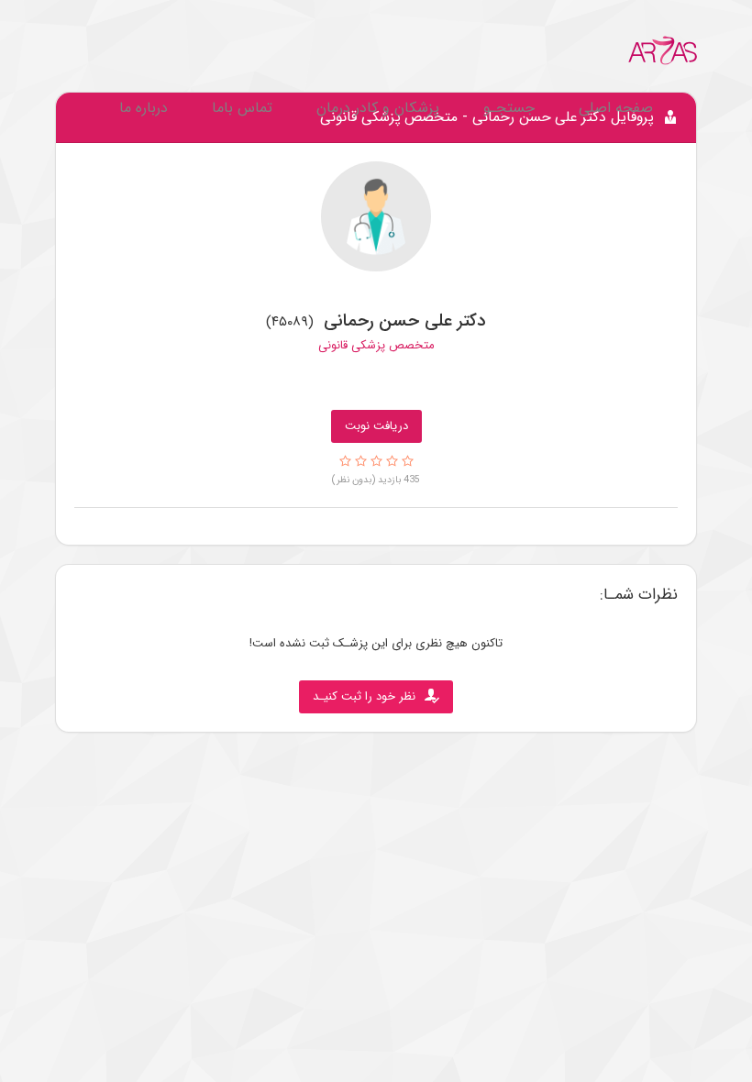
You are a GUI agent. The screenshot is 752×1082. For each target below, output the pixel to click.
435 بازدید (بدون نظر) (376, 479)
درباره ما (143, 107)
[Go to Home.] (663, 50)
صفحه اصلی (616, 107)
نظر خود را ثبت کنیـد (364, 696)
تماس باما (242, 107)
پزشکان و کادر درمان (377, 107)
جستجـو (509, 107)
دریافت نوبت (376, 426)
